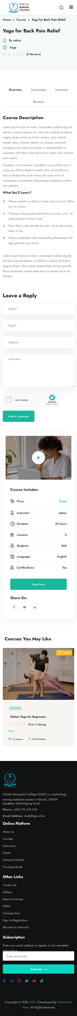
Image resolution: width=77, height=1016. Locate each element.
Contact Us (9, 885)
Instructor (61, 90)
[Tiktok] (41, 980)
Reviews (38, 102)
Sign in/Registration (15, 920)
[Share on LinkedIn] (35, 607)
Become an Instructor (16, 927)
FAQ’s (6, 906)
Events (7, 853)
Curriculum (38, 90)
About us (8, 832)
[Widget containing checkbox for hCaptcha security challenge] (31, 400)
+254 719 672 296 (25, 809)
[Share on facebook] (14, 607)
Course (21, 20)
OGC (32, 1002)
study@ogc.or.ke (34, 816)
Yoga (13, 47)
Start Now (38, 584)
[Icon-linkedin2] (11, 980)
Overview (15, 90)
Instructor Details (13, 860)
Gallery (7, 892)
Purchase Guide (13, 867)
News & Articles (13, 899)
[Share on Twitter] (24, 607)
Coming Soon (11, 913)
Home (7, 20)
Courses (8, 839)
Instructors (9, 846)
